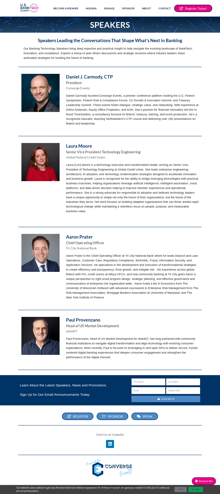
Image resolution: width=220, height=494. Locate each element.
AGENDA (91, 8)
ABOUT (146, 8)
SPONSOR (128, 8)
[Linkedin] (110, 444)
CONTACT (164, 8)
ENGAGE (109, 8)
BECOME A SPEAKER (65, 8)
